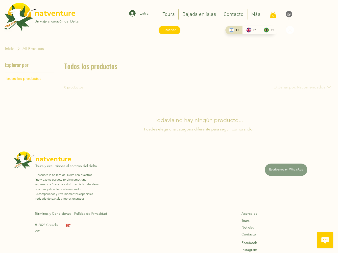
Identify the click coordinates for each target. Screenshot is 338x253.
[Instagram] (290, 30)
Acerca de (249, 213)
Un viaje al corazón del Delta (56, 21)
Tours (245, 220)
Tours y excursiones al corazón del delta (66, 166)
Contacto (248, 234)
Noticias (247, 227)
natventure (55, 13)
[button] (273, 14)
